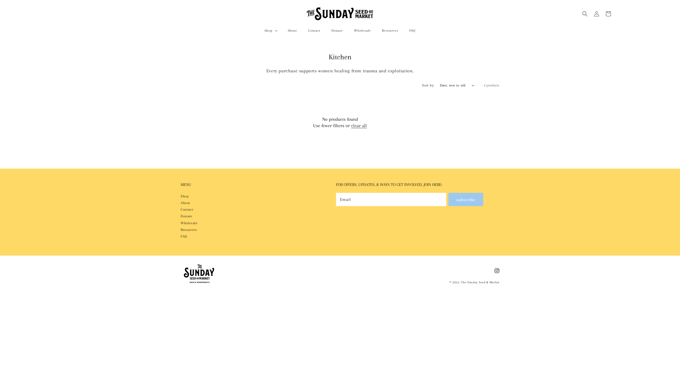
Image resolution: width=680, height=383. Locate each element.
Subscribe (465, 199)
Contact (187, 209)
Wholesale (189, 223)
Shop (185, 196)
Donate (186, 216)
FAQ (184, 236)
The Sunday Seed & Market (480, 282)
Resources (189, 230)
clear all (359, 125)
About (185, 203)
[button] (270, 30)
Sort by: (428, 85)
